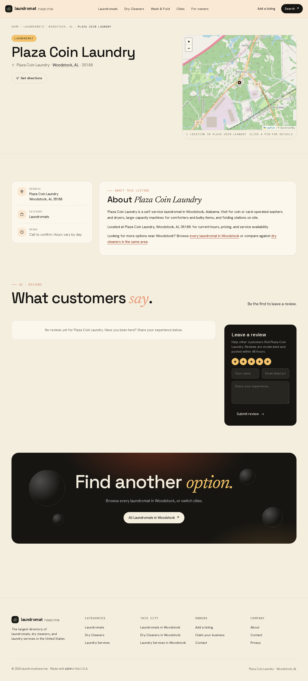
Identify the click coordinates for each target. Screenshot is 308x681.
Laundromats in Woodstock (160, 627)
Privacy (256, 643)
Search (292, 9)
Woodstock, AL (61, 26)
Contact (201, 643)
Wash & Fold (160, 9)
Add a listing (266, 9)
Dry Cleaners (134, 9)
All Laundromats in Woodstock (154, 517)
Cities (181, 9)
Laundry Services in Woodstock (163, 643)
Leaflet (270, 128)
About (255, 627)
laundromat (34, 8)
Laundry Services (97, 643)
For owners (200, 9)
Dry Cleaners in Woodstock (160, 635)
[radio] (235, 361)
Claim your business (210, 635)
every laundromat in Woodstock (214, 235)
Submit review (250, 413)
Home (15, 26)
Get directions (31, 78)
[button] (239, 82)
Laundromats (108, 9)
